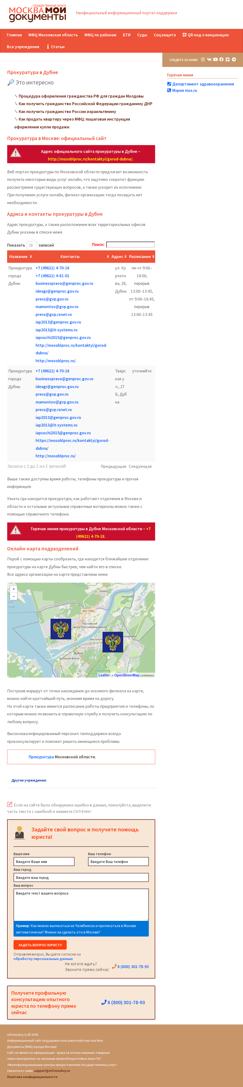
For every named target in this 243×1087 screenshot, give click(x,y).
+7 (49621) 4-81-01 (52, 275)
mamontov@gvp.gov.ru (57, 306)
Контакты (70, 256)
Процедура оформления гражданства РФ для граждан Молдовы (81, 96)
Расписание (140, 256)
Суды (142, 34)
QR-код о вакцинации (208, 34)
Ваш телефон (99, 853)
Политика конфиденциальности (32, 1077)
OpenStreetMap (127, 675)
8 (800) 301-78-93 (133, 966)
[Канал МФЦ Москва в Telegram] (234, 59)
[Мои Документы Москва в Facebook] (221, 59)
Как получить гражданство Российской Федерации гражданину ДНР (85, 103)
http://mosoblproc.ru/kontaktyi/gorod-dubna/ (90, 159)
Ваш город (22, 869)
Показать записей (30, 245)
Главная (14, 34)
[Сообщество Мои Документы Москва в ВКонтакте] (209, 59)
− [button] (14, 596)
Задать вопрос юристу (40, 944)
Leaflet (104, 675)
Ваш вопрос (23, 885)
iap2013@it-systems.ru (56, 330)
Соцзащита (165, 34)
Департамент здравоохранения (202, 84)
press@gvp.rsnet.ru (54, 314)
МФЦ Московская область (53, 34)
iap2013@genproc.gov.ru (58, 322)
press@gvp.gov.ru (52, 299)
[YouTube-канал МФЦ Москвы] (215, 59)
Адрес (117, 256)
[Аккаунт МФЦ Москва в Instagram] (203, 59)
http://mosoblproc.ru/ (56, 360)
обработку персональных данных (43, 958)
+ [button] (14, 589)
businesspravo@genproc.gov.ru (64, 283)
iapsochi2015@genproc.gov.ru (63, 337)
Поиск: (98, 244)
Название (18, 256)
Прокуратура (41, 756)
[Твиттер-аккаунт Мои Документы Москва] (227, 59)
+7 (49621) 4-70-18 (52, 268)
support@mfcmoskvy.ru (52, 1070)
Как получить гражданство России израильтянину (67, 111)
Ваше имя (21, 853)
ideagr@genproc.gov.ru (57, 291)
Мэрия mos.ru (184, 90)
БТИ (127, 34)
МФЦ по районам (100, 34)
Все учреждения (23, 46)
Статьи (57, 46)
